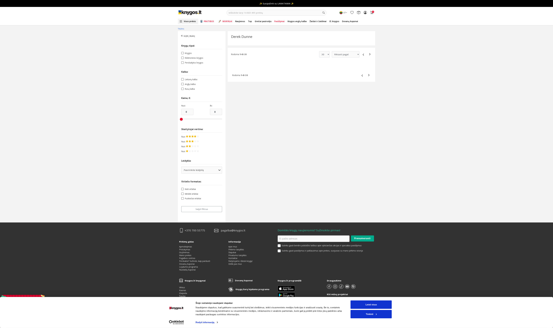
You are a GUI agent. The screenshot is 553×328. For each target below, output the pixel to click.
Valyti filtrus (202, 209)
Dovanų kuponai (350, 21)
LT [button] (345, 12)
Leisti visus (371, 304)
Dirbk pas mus (235, 264)
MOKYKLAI (227, 21)
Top (250, 21)
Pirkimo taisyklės (236, 249)
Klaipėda (183, 293)
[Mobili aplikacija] (286, 294)
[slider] (181, 119)
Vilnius (182, 287)
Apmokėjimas (185, 246)
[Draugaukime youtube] (347, 287)
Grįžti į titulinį (189, 36)
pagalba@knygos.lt (233, 230)
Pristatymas (184, 249)
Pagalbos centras (187, 258)
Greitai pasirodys (263, 21)
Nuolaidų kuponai (187, 269)
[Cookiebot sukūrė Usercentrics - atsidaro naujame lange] (176, 322)
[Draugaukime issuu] (353, 287)
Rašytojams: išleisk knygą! (240, 261)
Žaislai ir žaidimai (318, 21)
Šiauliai (182, 296)
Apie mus (232, 246)
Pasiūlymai (279, 21)
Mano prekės (185, 255)
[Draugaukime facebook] (329, 287)
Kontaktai (232, 258)
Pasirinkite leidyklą (201, 171)
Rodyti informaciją (205, 322)
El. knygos (334, 21)
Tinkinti (369, 314)
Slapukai (232, 252)
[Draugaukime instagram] (335, 287)
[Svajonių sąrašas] (352, 13)
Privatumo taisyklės (237, 255)
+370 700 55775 (195, 230)
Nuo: (183, 105)
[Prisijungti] (365, 13)
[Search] (323, 12)
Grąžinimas (184, 252)
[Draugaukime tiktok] (341, 287)
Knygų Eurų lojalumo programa (252, 289)
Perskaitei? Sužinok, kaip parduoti (194, 261)
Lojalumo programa (188, 266)
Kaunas (182, 290)
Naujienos (240, 21)
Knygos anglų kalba (297, 21)
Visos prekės (190, 21)
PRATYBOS (209, 21)
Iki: (211, 105)
